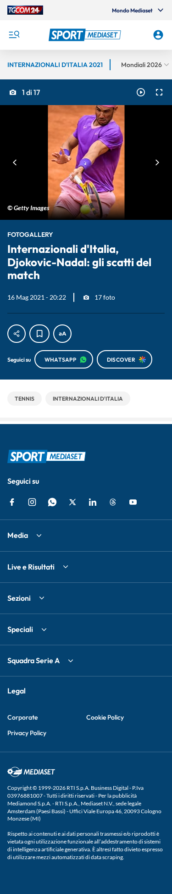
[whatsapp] (52, 502)
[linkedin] (92, 502)
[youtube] (133, 502)
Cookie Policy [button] (105, 717)
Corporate (22, 717)
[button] (86, 35)
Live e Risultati (31, 566)
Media (17, 535)
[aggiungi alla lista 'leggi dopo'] (39, 333)
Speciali (20, 629)
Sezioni (19, 598)
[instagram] (32, 502)
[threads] (112, 502)
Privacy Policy (26, 733)
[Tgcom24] (25, 10)
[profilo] (158, 34)
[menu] (13, 34)
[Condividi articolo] (16, 333)
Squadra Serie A (33, 660)
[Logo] (86, 35)
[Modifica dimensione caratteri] (62, 333)
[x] (72, 502)
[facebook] (12, 502)
